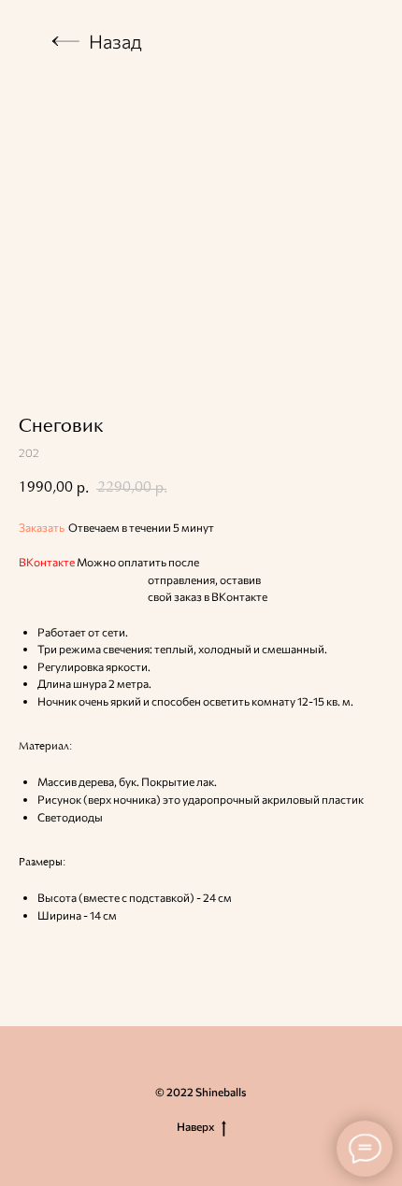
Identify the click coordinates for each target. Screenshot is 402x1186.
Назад (115, 41)
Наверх (196, 1126)
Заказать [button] (42, 527)
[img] (65, 41)
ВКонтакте (47, 561)
